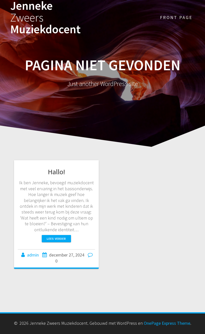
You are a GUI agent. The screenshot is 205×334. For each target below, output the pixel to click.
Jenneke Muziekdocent (45, 17)
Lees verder (56, 238)
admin (33, 255)
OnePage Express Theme (167, 323)
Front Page (176, 17)
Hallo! (56, 171)
